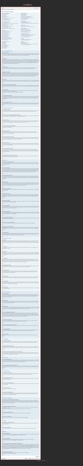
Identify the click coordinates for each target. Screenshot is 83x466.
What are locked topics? (4, 47)
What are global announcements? (6, 45)
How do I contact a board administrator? (25, 44)
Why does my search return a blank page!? (26, 30)
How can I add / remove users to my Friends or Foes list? (27, 26)
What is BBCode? (4, 42)
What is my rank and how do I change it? (6, 27)
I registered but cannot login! (5, 16)
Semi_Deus (43, 460)
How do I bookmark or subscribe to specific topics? (27, 35)
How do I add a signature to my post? (6, 32)
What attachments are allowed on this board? (26, 39)
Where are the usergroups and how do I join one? (26, 16)
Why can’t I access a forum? (5, 35)
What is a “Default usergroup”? (24, 18)
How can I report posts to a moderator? (6, 37)
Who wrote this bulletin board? (24, 42)
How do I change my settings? (5, 22)
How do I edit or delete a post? (5, 31)
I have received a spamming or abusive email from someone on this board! (29, 23)
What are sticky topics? (4, 46)
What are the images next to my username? (7, 26)
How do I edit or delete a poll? (5, 34)
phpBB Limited (24, 434)
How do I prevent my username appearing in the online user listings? (10, 23)
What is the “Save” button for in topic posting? (7, 38)
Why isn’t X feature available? (24, 43)
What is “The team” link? (24, 19)
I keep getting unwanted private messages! (26, 22)
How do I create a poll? (4, 33)
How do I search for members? (24, 31)
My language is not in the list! (5, 25)
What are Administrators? (24, 14)
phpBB (11, 133)
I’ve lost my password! (4, 18)
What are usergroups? (23, 15)
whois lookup (18, 445)
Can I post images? (4, 44)
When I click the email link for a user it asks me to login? (8, 28)
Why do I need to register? (5, 14)
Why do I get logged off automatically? (6, 19)
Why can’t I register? (4, 15)
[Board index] (28, 3)
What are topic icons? (4, 48)
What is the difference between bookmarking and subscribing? (28, 34)
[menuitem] (3, 8)
